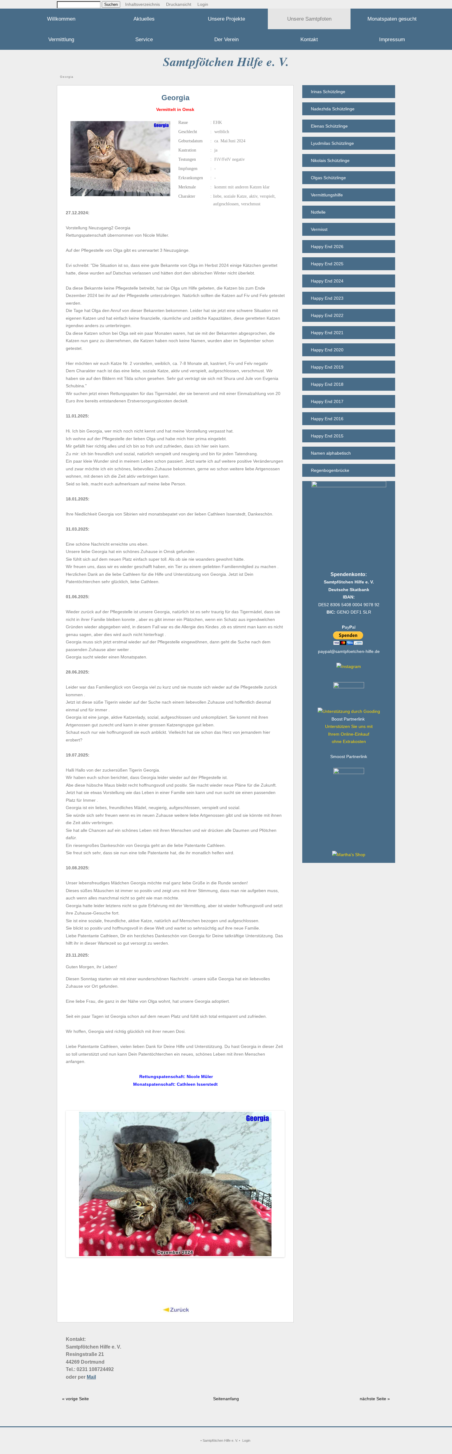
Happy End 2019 (327, 367)
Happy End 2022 (327, 315)
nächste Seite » (375, 1398)
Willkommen (61, 19)
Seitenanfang (226, 1398)
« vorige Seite (75, 1398)
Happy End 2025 (327, 263)
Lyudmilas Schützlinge (332, 143)
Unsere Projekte (226, 19)
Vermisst (319, 229)
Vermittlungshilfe (327, 194)
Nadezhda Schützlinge (333, 108)
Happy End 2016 (327, 418)
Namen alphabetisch (331, 453)
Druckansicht (178, 4)
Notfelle (318, 212)
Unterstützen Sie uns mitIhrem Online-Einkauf (349, 734)
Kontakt (309, 39)
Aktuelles (144, 19)
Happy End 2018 (327, 384)
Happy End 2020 (327, 349)
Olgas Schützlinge (328, 177)
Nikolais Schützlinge (330, 160)
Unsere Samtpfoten (309, 19)
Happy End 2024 (327, 281)
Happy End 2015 (327, 435)
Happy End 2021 (327, 332)
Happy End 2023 (327, 298)
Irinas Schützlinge (328, 91)
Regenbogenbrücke (330, 470)
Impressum (392, 39)
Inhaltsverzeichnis (142, 4)
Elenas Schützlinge (329, 126)
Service (144, 39)
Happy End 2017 (327, 401)
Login (202, 4)
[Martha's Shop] (348, 854)
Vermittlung (61, 39)
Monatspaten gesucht (392, 19)
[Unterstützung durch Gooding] (349, 711)
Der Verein (226, 39)
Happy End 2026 (327, 246)
